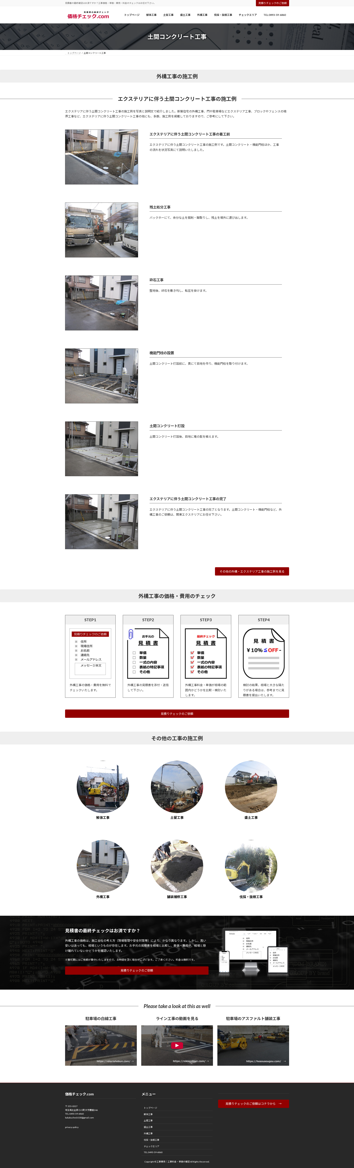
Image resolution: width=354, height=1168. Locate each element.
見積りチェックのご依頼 (272, 3)
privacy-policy (72, 1127)
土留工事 (148, 1120)
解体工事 (148, 1114)
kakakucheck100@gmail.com (79, 1117)
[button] (252, 571)
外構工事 (148, 1133)
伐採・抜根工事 (151, 1140)
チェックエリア (151, 1146)
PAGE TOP (343, 1129)
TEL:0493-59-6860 (74, 1113)
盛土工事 (148, 1127)
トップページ (150, 1107)
